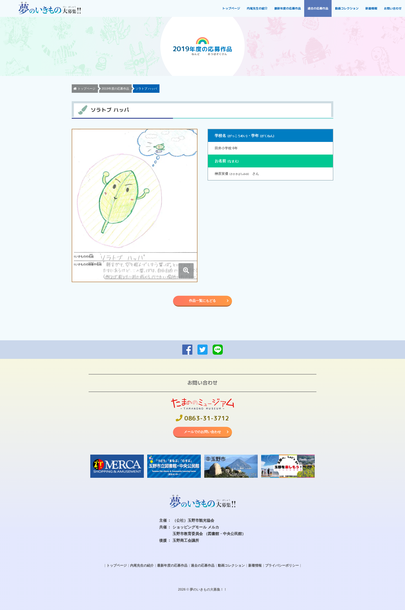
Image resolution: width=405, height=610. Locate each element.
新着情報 (371, 8)
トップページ (231, 8)
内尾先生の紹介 (257, 8)
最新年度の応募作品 (287, 8)
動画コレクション (347, 8)
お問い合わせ (393, 8)
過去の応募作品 (318, 8)
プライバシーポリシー (282, 565)
